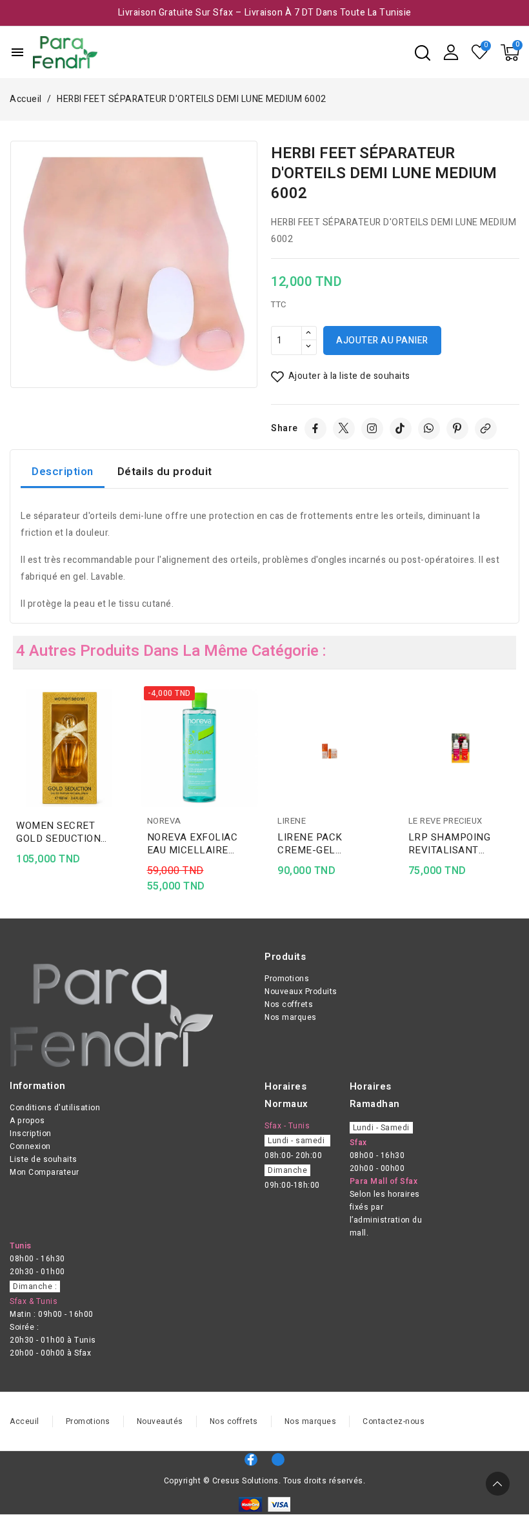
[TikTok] (401, 429)
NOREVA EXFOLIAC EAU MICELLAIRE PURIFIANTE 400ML (193, 844)
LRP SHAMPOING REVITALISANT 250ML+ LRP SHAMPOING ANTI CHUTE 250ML (451, 844)
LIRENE (291, 821)
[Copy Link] (486, 429)
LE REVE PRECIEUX (445, 821)
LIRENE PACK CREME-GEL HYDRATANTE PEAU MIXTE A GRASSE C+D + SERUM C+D (329, 844)
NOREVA (164, 821)
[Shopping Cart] (510, 52)
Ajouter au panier (382, 340)
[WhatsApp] (429, 429)
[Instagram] (372, 429)
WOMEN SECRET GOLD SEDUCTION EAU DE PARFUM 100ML (58, 832)
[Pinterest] (457, 429)
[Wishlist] (480, 52)
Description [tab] (63, 471)
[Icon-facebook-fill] (251, 1459)
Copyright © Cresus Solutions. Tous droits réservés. (265, 1481)
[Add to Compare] (123, 724)
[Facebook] (315, 429)
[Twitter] (344, 429)
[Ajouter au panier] (123, 775)
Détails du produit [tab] (164, 471)
